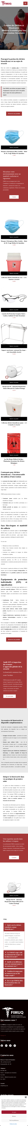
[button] (26, 1097)
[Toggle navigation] (25, 3)
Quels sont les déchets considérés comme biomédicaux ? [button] (13, 927)
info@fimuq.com (4, 1085)
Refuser (14, 1116)
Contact (14, 197)
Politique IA (3, 1035)
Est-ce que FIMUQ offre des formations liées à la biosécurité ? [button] (14, 983)
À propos (14, 857)
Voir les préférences (14, 1120)
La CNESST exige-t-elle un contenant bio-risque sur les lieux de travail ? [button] (13, 954)
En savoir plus (9, 696)
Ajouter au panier (14, 147)
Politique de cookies (13, 1123)
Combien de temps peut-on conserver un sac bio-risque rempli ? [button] (14, 973)
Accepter (14, 1112)
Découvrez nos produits (14, 113)
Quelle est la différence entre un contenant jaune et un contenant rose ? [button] (13, 964)
